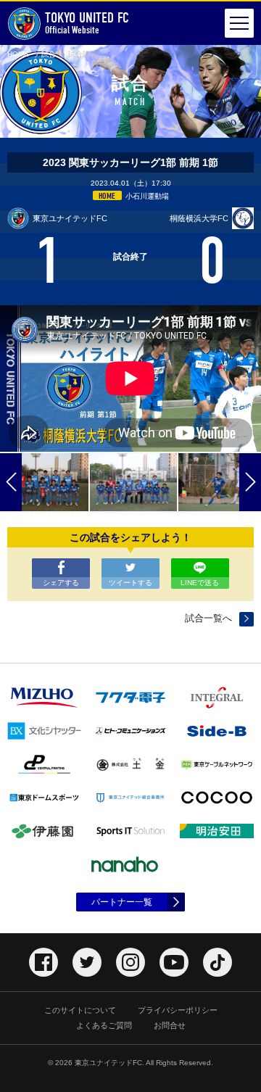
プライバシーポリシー (178, 1010)
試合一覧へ (208, 618)
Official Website (87, 22)
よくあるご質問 (104, 1025)
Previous (11, 482)
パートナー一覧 (121, 902)
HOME (18, 54)
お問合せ (170, 1025)
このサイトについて (80, 1010)
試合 (48, 54)
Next (250, 482)
